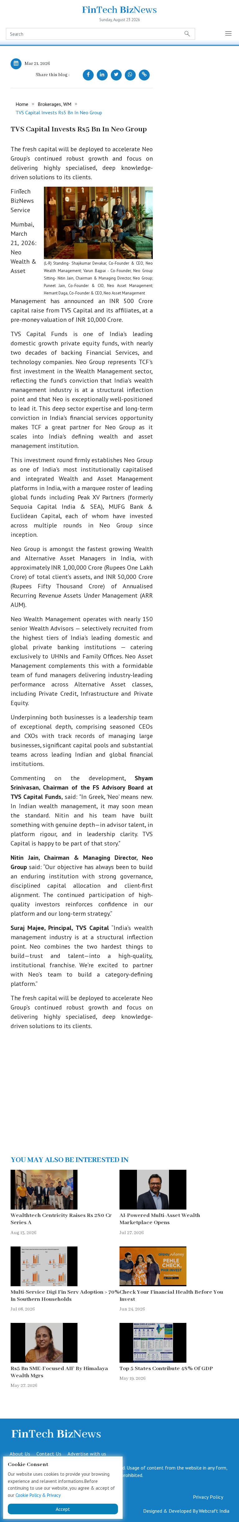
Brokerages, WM (54, 104)
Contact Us (48, 1454)
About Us (20, 1454)
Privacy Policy (208, 1497)
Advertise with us (87, 1454)
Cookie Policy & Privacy (38, 1495)
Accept (63, 1509)
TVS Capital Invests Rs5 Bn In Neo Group (59, 112)
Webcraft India (214, 1511)
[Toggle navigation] (228, 34)
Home (22, 104)
